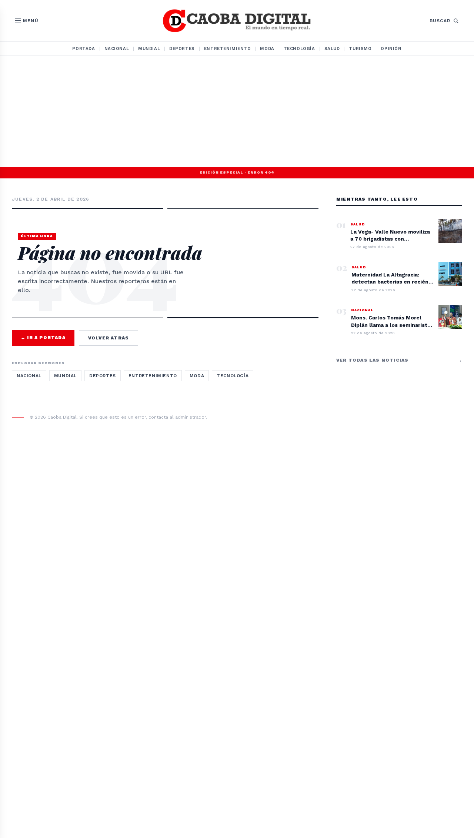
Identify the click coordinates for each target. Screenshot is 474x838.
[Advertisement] (237, 111)
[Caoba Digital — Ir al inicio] (237, 20)
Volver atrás (108, 338)
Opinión (391, 48)
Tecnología (299, 48)
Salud (332, 48)
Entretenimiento (227, 48)
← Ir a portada (43, 337)
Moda (267, 48)
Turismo (360, 48)
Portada (83, 48)
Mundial (149, 48)
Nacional (116, 48)
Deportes (182, 48)
